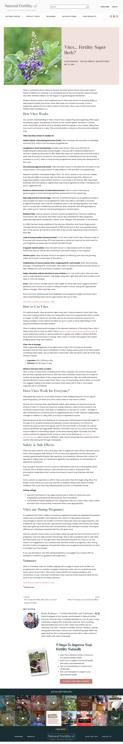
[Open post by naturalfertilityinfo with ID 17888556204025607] (53, 718)
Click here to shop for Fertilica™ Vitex (39, 301)
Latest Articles (91, 736)
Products (31, 736)
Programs (19, 736)
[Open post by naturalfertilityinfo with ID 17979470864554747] (69, 703)
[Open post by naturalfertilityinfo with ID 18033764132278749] (23, 718)
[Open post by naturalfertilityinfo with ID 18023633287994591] (100, 703)
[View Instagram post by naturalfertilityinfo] (13, 709)
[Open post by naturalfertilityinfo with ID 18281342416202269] (100, 718)
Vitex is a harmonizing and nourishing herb (77, 331)
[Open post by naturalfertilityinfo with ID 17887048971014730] (38, 718)
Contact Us (106, 736)
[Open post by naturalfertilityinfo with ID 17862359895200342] (115, 703)
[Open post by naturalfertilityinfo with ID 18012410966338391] (7, 718)
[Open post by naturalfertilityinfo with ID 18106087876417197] (23, 703)
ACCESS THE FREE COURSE (76, 681)
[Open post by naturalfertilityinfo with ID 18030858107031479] (84, 703)
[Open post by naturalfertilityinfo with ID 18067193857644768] (115, 718)
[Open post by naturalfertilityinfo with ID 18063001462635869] (7, 703)
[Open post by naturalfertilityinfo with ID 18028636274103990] (84, 718)
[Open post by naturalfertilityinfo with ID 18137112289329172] (69, 718)
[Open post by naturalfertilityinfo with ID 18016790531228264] (38, 703)
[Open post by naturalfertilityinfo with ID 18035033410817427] (53, 703)
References (29, 587)
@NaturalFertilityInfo (61, 692)
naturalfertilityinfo (7, 697)
